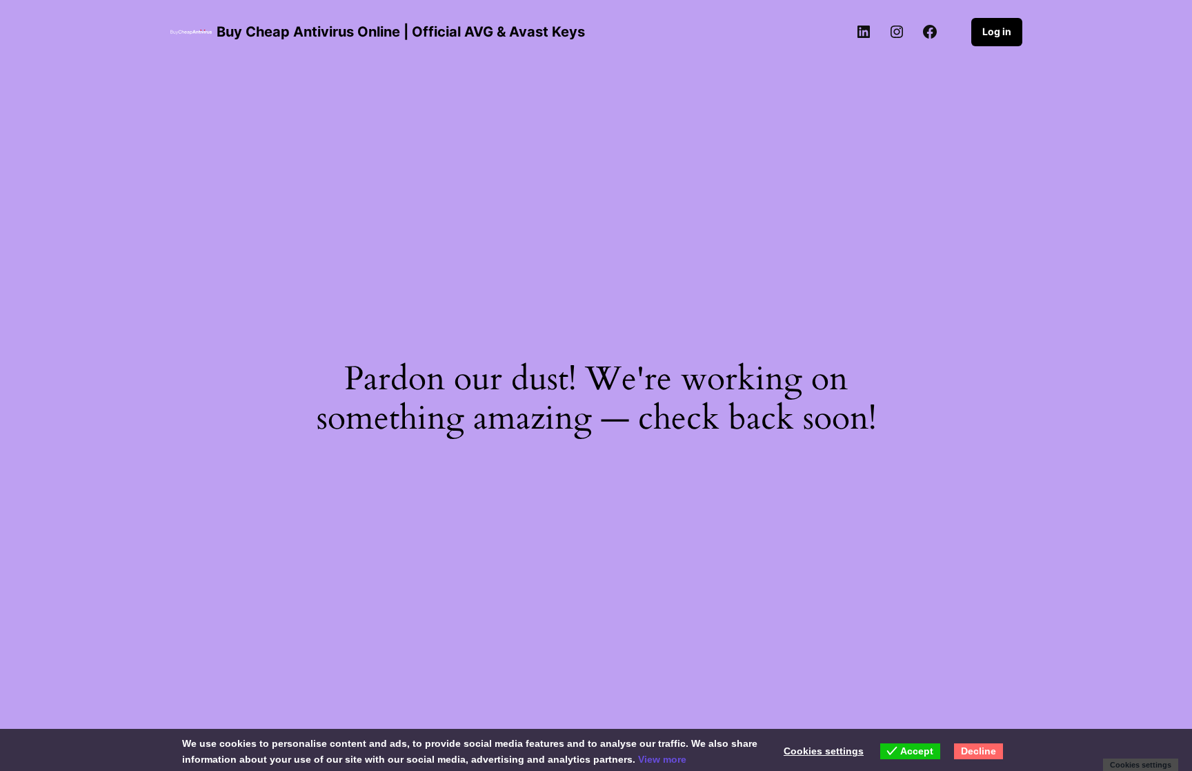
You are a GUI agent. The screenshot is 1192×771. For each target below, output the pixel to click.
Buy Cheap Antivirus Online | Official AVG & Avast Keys (401, 31)
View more (662, 759)
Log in (996, 31)
